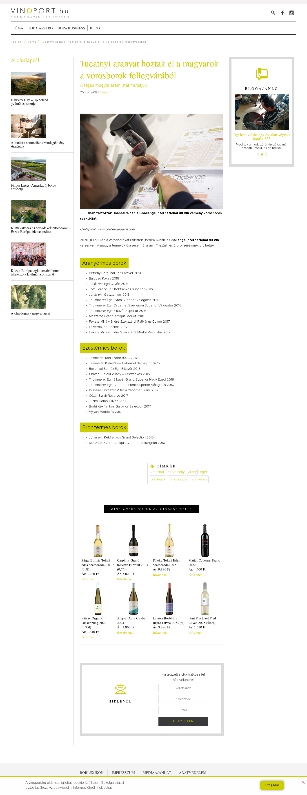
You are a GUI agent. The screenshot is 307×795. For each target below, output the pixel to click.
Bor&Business (71, 28)
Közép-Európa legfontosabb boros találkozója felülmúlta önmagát (35, 272)
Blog (95, 28)
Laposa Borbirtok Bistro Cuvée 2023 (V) (169, 620)
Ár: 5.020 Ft (125, 573)
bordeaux (158, 479)
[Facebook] (282, 13)
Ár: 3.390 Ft (161, 627)
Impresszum (123, 772)
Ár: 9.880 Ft (161, 569)
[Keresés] (273, 13)
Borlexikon (92, 772)
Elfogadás (272, 785)
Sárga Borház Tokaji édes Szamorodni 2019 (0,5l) (98, 564)
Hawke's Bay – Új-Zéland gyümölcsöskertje (29, 101)
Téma (18, 28)
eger (203, 472)
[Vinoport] (291, 13)
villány (192, 472)
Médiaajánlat (157, 772)
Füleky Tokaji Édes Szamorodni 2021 (166, 562)
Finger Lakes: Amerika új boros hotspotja (33, 187)
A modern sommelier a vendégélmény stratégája (38, 144)
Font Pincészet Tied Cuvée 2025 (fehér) (202, 620)
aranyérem (200, 479)
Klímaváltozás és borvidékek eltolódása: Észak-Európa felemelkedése (39, 229)
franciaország (178, 479)
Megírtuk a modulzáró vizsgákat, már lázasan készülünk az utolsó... (262, 141)
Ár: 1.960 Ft (125, 627)
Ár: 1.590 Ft (197, 627)
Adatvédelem (192, 772)
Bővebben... (90, 579)
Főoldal (17, 42)
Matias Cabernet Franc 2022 (204, 562)
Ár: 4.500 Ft (197, 569)
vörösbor (157, 472)
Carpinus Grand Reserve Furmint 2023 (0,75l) (132, 564)
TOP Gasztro (40, 28)
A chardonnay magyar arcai (30, 313)
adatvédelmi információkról (74, 787)
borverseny (176, 472)
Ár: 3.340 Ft (90, 631)
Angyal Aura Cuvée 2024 (131, 620)
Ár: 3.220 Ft (90, 573)
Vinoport (105, 92)
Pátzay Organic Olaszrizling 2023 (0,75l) (94, 622)
